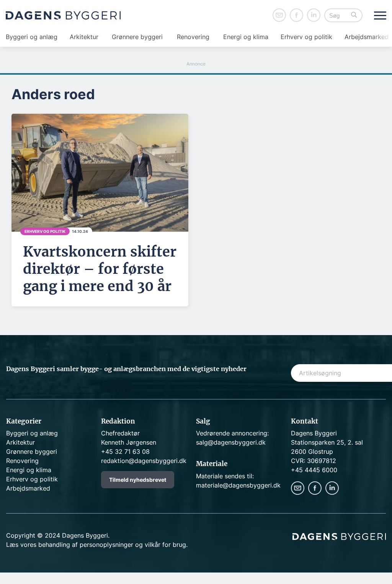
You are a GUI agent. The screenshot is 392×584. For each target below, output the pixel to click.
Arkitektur (84, 37)
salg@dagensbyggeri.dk (231, 442)
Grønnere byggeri (137, 37)
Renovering (193, 37)
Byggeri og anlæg (31, 37)
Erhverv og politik (306, 37)
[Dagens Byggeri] (63, 15)
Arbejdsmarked (367, 37)
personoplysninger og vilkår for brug (133, 544)
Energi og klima (245, 37)
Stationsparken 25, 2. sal (327, 442)
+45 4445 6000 (314, 470)
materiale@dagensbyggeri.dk (238, 485)
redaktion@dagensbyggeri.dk (143, 461)
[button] (354, 15)
